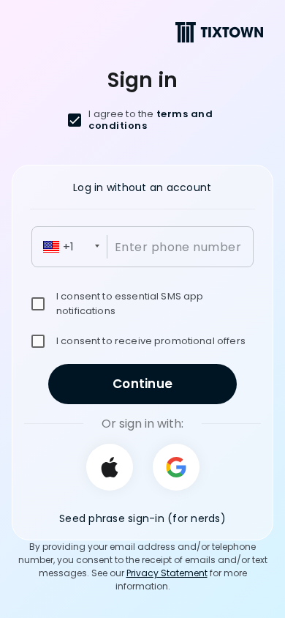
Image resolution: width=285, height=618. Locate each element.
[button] (71, 247)
